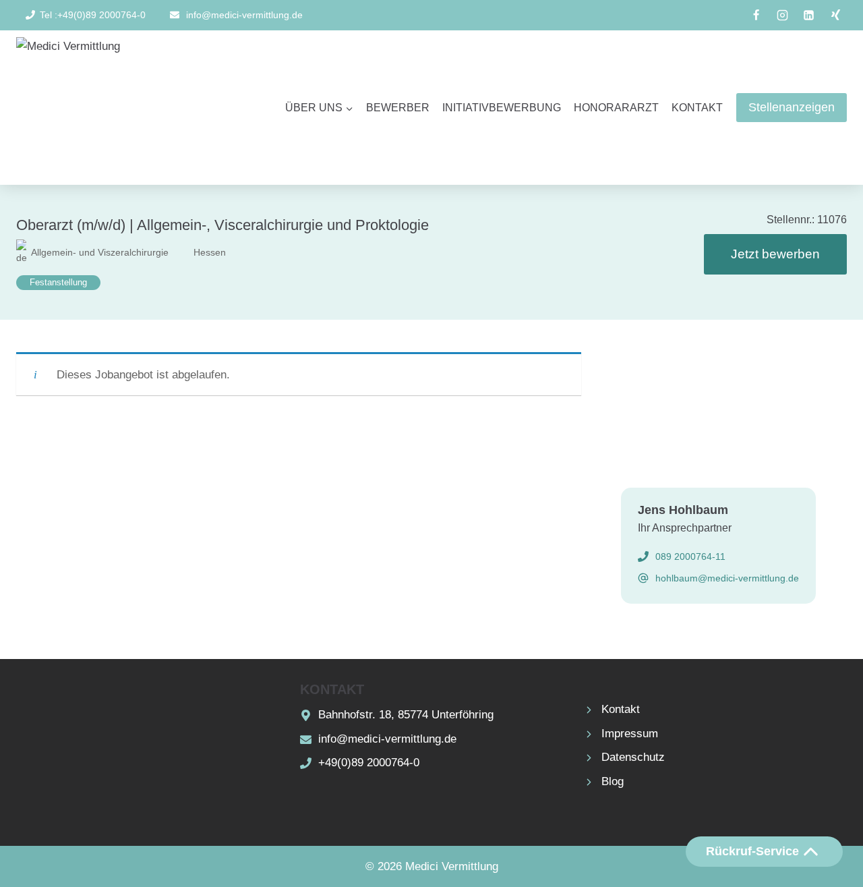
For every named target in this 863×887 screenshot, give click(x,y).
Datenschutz (633, 757)
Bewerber (397, 107)
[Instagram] (782, 15)
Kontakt (697, 107)
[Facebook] (756, 15)
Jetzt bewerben (775, 254)
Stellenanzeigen (791, 107)
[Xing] (835, 15)
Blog (612, 781)
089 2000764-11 (690, 556)
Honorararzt (616, 107)
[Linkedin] (809, 15)
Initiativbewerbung (501, 107)
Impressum (629, 733)
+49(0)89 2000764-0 (368, 762)
